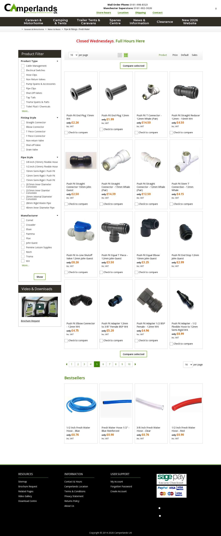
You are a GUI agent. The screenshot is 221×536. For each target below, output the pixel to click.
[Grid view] (126, 55)
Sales (194, 54)
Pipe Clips (31, 88)
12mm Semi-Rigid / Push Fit (40, 175)
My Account (116, 481)
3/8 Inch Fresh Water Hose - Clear (148, 429)
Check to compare (78, 132)
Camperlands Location (76, 486)
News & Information (139, 21)
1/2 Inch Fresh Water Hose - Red (183, 429)
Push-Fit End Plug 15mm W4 (80, 117)
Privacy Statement (73, 496)
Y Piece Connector (35, 135)
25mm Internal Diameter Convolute (39, 198)
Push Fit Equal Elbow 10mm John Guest (148, 256)
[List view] (120, 55)
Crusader (30, 224)
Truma (29, 256)
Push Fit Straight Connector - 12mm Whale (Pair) (151, 187)
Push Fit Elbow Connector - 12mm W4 (80, 325)
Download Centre (27, 501)
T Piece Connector (35, 131)
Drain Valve (32, 149)
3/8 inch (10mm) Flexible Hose (42, 162)
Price (175, 54)
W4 (27, 261)
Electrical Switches (35, 70)
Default (185, 54)
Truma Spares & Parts (37, 102)
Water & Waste (54, 29)
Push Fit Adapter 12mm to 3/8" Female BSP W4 (115, 325)
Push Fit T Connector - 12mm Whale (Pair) (149, 117)
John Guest (32, 242)
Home (19, 29)
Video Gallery (25, 496)
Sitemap (22, 481)
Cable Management (36, 65)
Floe (28, 238)
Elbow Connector (35, 126)
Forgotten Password (121, 486)
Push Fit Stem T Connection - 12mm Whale (182, 187)
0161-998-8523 (128, 4)
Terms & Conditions (74, 491)
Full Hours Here (130, 41)
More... (25, 111)
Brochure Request (30, 320)
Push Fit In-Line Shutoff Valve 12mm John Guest (79, 256)
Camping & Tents (60, 21)
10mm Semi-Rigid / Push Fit (40, 171)
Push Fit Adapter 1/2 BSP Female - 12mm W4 (151, 325)
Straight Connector (36, 122)
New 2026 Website (190, 21)
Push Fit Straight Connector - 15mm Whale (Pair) (116, 187)
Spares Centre (115, 21)
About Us (69, 505)
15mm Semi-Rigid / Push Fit (40, 180)
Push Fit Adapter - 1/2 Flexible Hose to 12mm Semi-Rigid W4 (185, 326)
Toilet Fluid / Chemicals (38, 106)
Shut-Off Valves (34, 92)
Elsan (29, 229)
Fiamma (30, 233)
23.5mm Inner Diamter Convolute (38, 191)
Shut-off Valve (33, 145)
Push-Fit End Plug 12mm (115, 115)
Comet (29, 220)
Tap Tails (31, 97)
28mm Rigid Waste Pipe (38, 203)
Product (163, 54)
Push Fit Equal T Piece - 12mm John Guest (115, 256)
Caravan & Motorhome (33, 21)
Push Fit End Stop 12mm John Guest (185, 256)
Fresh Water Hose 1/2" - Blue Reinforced (115, 429)
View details (81, 89)
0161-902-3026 (128, 8)
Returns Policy (71, 501)
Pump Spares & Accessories (40, 83)
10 (129, 364)
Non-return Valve (35, 140)
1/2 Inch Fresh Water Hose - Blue (78, 429)
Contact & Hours (73, 481)
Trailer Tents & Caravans (88, 21)
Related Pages (25, 491)
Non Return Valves (35, 79)
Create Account (118, 491)
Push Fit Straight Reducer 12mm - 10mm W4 (186, 117)
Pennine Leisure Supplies (39, 247)
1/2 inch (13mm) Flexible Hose (42, 166)
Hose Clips (31, 74)
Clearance (165, 22)
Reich (29, 251)
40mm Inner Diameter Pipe (40, 207)
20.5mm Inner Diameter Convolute (38, 185)
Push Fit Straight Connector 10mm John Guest (78, 187)
